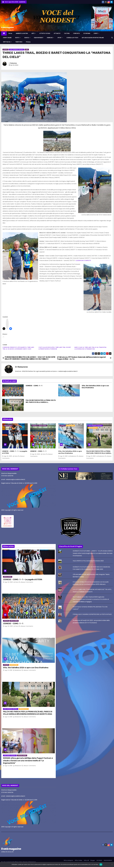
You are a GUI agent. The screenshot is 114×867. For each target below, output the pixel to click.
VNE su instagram (68, 860)
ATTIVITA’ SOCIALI (44, 33)
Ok (101, 864)
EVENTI (96, 33)
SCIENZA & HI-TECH (72, 37)
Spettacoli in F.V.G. (92, 427)
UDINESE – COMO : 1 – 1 (34, 386)
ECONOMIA (87, 33)
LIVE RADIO (99, 860)
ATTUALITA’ (57, 33)
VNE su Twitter (78, 860)
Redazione (13, 63)
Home (10, 33)
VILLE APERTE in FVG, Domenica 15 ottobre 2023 (88, 561)
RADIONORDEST (38, 37)
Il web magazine (7, 27)
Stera (16, 456)
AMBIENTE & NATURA (22, 33)
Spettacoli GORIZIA (22, 755)
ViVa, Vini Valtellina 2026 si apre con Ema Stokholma (70, 452)
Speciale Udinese (8, 425)
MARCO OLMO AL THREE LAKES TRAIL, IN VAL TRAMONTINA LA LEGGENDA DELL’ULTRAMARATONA (90, 348)
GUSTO (17, 37)
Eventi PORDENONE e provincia (16, 49)
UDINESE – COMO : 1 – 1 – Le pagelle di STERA (22, 579)
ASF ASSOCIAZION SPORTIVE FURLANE (93, 37)
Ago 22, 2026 (8, 456)
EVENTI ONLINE (7, 37)
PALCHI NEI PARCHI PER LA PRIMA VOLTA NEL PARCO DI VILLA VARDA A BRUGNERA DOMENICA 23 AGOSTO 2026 (41, 402)
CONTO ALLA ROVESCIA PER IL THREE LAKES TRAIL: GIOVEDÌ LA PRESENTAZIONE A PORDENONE (54, 348)
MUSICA (26, 37)
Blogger (93, 860)
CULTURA (67, 33)
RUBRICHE (50, 37)
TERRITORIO (18, 42)
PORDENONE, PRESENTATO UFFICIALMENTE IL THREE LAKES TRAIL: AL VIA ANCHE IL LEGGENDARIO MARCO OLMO (18, 348)
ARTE (33, 33)
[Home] (4, 33)
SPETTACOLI (7, 42)
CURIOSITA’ (76, 33)
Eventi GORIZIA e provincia (10, 755)
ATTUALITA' (5, 49)
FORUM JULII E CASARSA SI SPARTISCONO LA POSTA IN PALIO (92, 614)
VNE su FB (86, 860)
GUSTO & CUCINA (70, 425)
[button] (112, 38)
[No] (112, 864)
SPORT (60, 37)
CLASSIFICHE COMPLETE (83, 260)
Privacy (28, 42)
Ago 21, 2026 (64, 456)
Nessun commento (27, 582)
